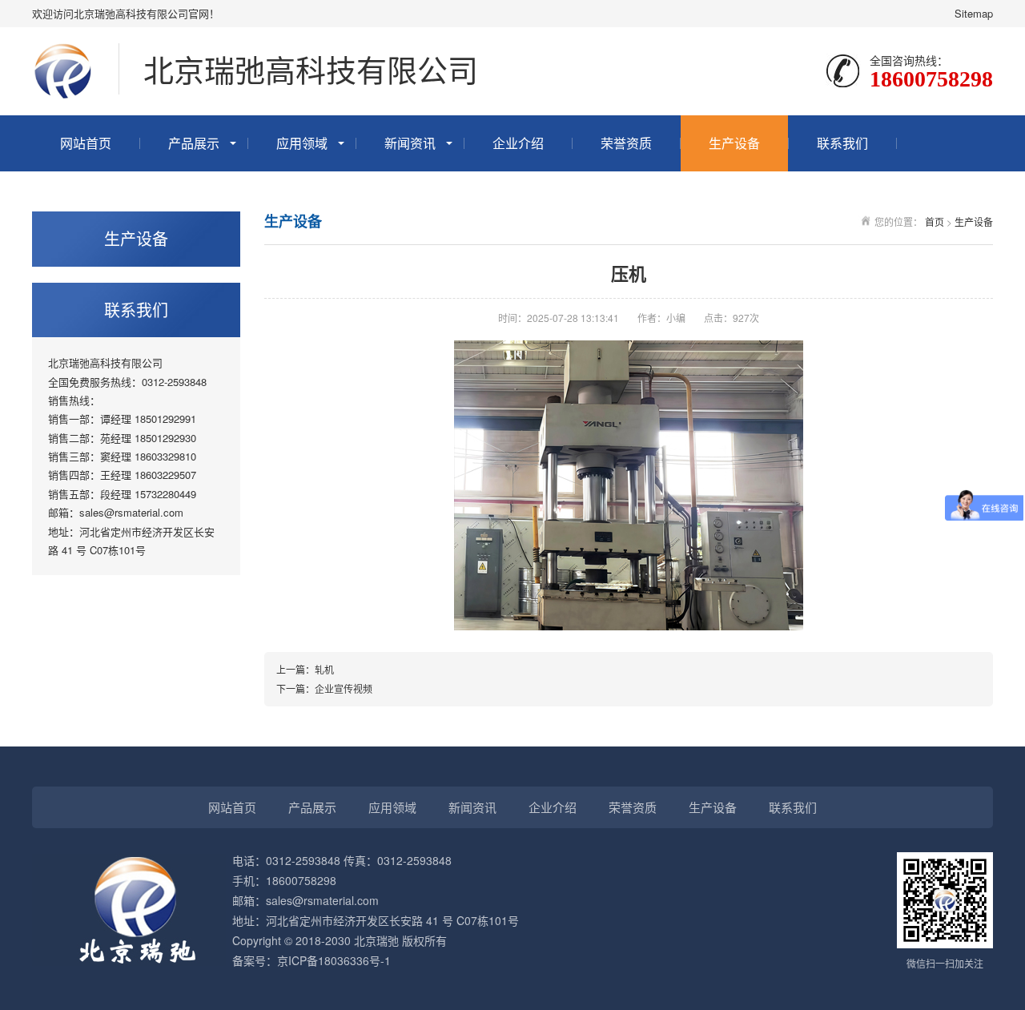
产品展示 (193, 143)
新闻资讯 (410, 143)
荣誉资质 (626, 143)
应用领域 (302, 143)
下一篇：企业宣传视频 (324, 688)
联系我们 (842, 143)
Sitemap (974, 13)
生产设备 (734, 143)
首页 (934, 221)
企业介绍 (518, 143)
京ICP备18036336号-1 (334, 960)
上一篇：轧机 (305, 669)
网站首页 (85, 143)
